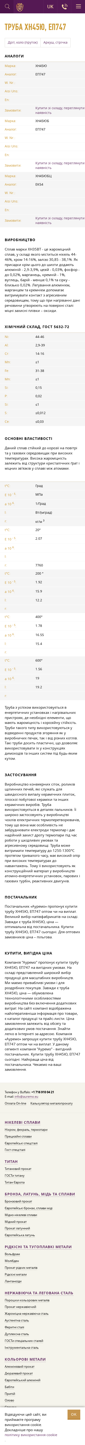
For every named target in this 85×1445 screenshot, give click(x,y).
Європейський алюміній (22, 1380)
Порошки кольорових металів (27, 1300)
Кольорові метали (25, 1359)
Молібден (12, 1261)
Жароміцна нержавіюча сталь (27, 1313)
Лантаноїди (13, 1281)
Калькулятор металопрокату (51, 1103)
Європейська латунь (20, 1235)
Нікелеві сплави (22, 1122)
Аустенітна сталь (17, 1320)
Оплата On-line (15, 1103)
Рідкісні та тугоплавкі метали (38, 1246)
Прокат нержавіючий (20, 1307)
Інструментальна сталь (22, 1347)
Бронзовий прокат (18, 1201)
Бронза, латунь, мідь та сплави (40, 1194)
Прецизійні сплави (18, 1136)
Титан (11, 1161)
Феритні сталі (14, 1327)
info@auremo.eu (26, 1096)
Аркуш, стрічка (55, 42)
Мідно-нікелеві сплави (21, 1215)
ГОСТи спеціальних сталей (24, 1341)
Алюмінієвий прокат (19, 1366)
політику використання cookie (31, 1434)
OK (74, 1414)
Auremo (20, 7)
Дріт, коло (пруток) (23, 42)
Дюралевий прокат (19, 1373)
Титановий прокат (18, 1169)
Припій (10, 1394)
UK (50, 7)
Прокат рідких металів (21, 1267)
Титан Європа (15, 1182)
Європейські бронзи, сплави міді (28, 1208)
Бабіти (9, 1387)
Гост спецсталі (15, 1150)
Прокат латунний (17, 1228)
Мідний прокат (16, 1222)
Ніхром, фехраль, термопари (26, 1129)
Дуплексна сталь (17, 1334)
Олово (9, 1400)
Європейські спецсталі (21, 1143)
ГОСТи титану (15, 1175)
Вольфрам (12, 1254)
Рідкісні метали (16, 1274)
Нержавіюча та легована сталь (39, 1293)
